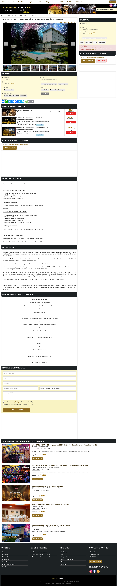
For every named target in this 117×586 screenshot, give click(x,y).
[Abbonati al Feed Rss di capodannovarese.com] (98, 571)
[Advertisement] (39, 163)
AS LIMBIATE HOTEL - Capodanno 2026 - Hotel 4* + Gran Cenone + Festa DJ (60, 465)
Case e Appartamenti (8, 564)
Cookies (63, 564)
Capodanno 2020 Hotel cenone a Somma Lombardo (51, 525)
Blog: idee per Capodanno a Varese (42, 557)
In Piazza (41, 2)
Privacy (63, 562)
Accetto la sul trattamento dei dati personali (20, 402)
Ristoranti (5, 554)
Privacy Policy (15, 402)
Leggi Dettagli (37, 458)
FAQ (62, 554)
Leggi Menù (45, 93)
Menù (95, 42)
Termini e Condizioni (67, 559)
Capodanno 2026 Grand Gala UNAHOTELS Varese (50, 504)
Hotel (6, 22)
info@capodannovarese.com (105, 9)
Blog (47, 2)
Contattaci (93, 49)
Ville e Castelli (6, 562)
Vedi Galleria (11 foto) (68, 22)
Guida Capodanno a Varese (40, 552)
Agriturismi (5, 559)
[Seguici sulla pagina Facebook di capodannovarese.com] (115, 5)
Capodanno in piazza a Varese (41, 554)
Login (112, 1)
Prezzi (82, 42)
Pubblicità (93, 557)
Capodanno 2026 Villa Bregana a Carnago (47, 486)
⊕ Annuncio (79, 2)
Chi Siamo (64, 552)
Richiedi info (101, 42)
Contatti (92, 552)
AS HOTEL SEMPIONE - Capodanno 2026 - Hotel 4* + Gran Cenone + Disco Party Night (64, 445)
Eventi (4, 566)
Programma (88, 42)
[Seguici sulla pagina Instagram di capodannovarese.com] (111, 5)
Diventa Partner (94, 554)
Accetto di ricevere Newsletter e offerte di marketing (18, 404)
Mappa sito (64, 557)
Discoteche (5, 557)
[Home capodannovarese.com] (22, 7)
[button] (73, 44)
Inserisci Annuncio (95, 561)
